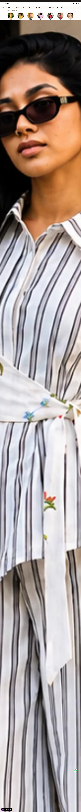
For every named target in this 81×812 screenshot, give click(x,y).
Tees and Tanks (37, 7)
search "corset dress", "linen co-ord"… (14, 10)
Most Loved (10, 7)
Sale (62, 7)
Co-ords (51, 7)
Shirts (24, 7)
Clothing (17, 7)
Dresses (44, 7)
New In (3, 7)
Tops (29, 7)
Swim (57, 7)
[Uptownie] (7, 3)
